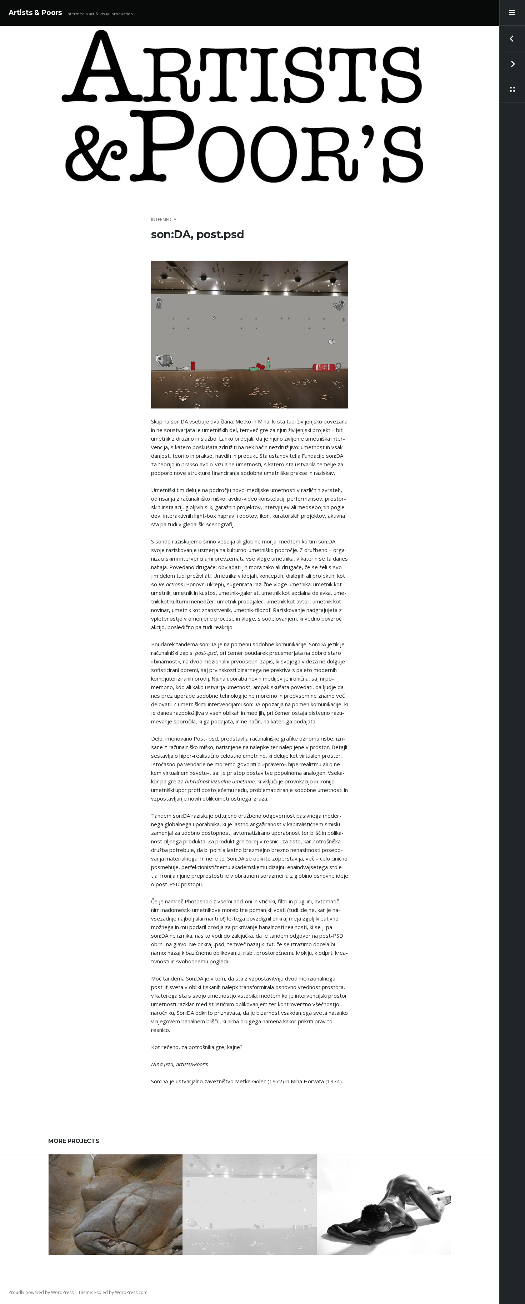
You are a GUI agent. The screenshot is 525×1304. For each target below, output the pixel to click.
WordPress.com (131, 1292)
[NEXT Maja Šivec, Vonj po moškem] (512, 64)
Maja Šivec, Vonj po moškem (383, 1201)
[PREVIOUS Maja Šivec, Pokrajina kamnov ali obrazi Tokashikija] (512, 38)
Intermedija (163, 219)
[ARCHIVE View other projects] (512, 90)
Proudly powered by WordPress (41, 1292)
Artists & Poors (35, 13)
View (120, 1227)
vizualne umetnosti (115, 1183)
